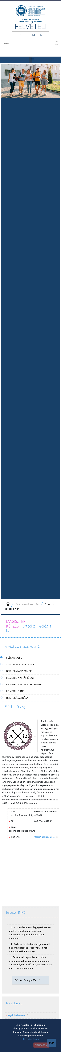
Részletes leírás (31, 1039)
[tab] (30, 657)
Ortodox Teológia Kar (25, 980)
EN (40, 35)
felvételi (31, 26)
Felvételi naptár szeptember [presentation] (24, 684)
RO (21, 35)
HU (27, 35)
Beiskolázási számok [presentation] (19, 671)
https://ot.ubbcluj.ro (44, 836)
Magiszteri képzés (27, 604)
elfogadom (41, 1045)
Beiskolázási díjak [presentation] (17, 698)
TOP (51, 1042)
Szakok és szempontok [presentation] (20, 664)
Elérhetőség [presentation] (14, 657)
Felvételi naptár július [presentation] (20, 677)
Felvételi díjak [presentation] (15, 691)
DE (34, 35)
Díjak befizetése (16, 1015)
